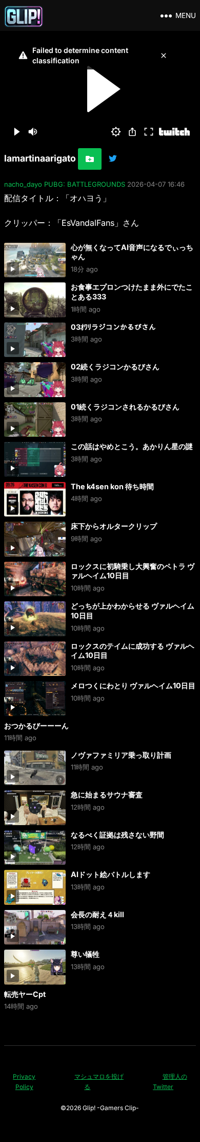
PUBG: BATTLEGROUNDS (84, 184)
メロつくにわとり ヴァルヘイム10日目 (133, 685)
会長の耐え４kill (97, 914)
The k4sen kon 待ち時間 (112, 486)
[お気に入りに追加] (90, 159)
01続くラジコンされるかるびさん (125, 406)
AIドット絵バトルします (110, 874)
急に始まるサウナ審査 (107, 794)
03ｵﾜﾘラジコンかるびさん (113, 327)
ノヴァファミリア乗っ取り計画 (121, 755)
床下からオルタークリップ (114, 526)
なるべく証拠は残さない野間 (117, 834)
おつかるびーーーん (36, 725)
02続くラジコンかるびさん (115, 366)
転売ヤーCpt (25, 994)
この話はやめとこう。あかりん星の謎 (132, 446)
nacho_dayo (23, 184)
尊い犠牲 (85, 954)
